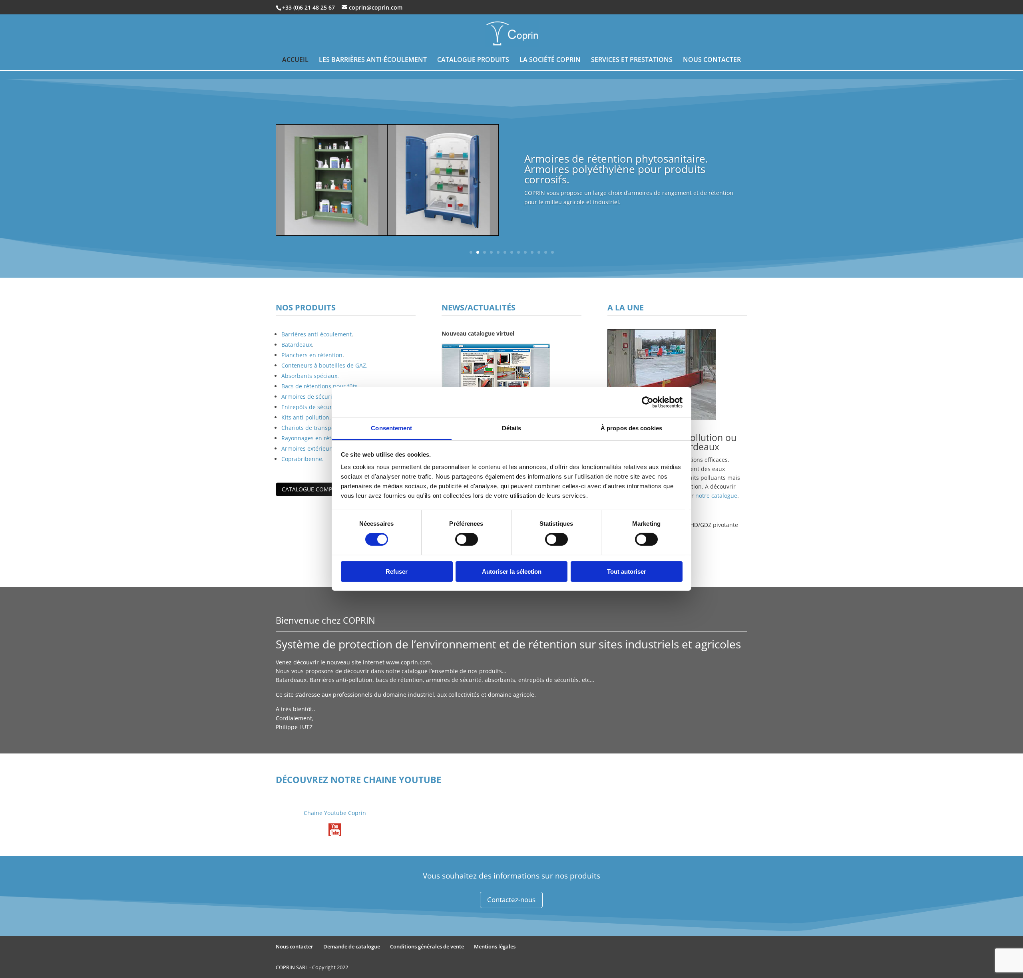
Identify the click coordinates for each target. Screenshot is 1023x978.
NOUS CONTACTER (712, 60)
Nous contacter (294, 946)
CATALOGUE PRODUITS (473, 60)
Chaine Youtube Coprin (335, 813)
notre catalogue (716, 495)
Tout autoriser (626, 571)
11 (538, 252)
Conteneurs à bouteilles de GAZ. (324, 365)
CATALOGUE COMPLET (311, 489)
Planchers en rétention (311, 355)
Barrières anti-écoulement (316, 334)
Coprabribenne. (302, 459)
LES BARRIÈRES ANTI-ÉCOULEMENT (373, 60)
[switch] (466, 539)
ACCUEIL (295, 60)
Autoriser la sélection (511, 571)
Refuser (397, 571)
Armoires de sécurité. (310, 396)
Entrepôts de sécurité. (310, 407)
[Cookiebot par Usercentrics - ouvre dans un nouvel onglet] (648, 402)
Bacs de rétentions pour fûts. (320, 386)
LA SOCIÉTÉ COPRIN (550, 60)
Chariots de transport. (310, 427)
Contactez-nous (511, 899)
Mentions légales (494, 946)
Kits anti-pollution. (306, 417)
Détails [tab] (511, 428)
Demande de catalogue (351, 946)
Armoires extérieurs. (308, 448)
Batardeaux (296, 344)
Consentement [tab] (391, 428)
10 (532, 252)
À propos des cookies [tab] (631, 428)
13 (552, 252)
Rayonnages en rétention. (315, 438)
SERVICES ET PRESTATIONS (632, 60)
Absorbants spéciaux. (310, 376)
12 (545, 252)
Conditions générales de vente (427, 946)
